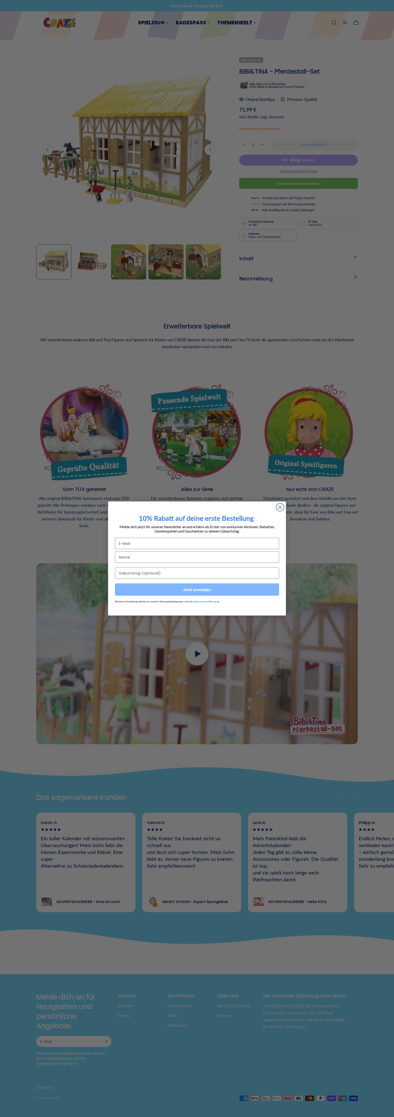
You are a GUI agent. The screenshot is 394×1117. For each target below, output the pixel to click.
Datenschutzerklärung (204, 601)
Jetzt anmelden (197, 589)
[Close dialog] (280, 507)
